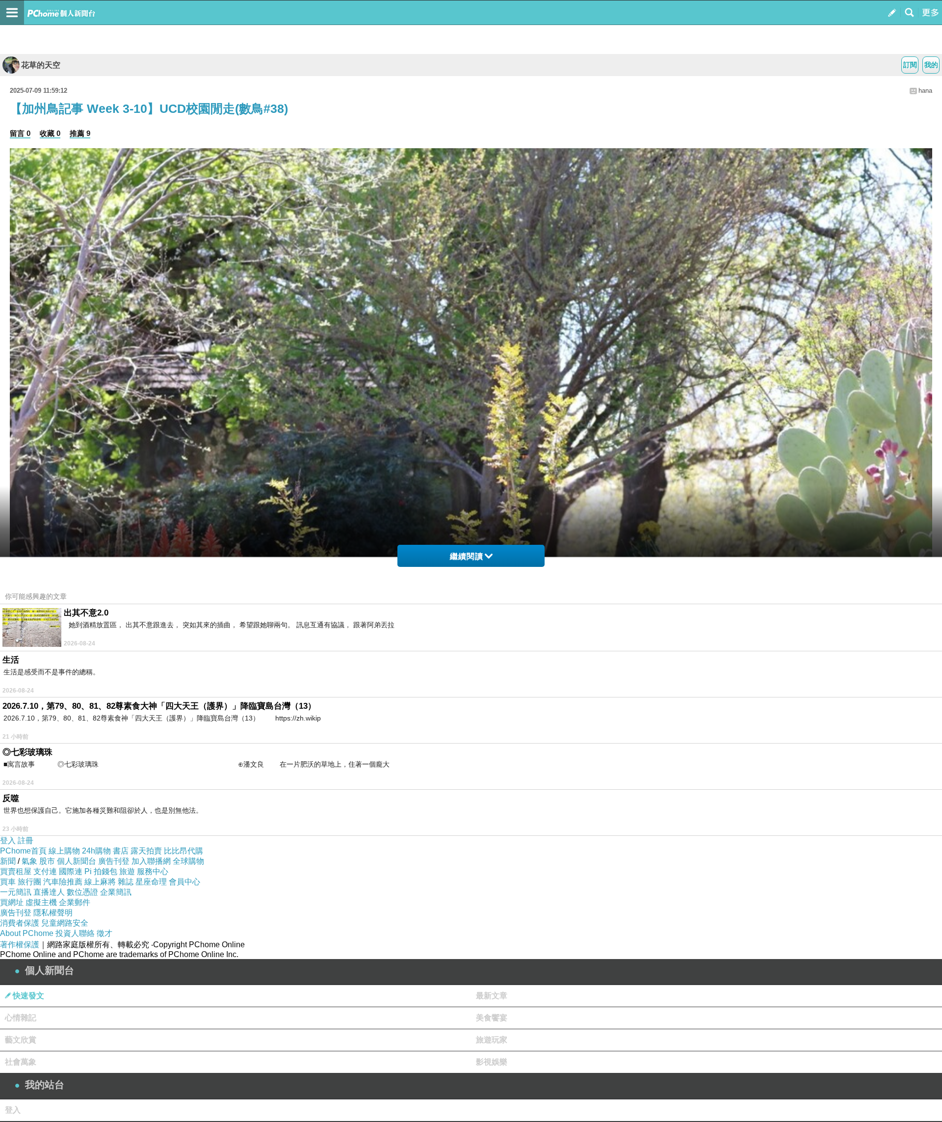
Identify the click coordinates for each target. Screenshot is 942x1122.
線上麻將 (100, 882)
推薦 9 (80, 133)
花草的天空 (40, 65)
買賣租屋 (15, 871)
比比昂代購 (183, 851)
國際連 (70, 871)
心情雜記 (20, 1018)
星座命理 (151, 882)
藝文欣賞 (20, 1040)
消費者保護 (19, 923)
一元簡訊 (15, 892)
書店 (121, 851)
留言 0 (20, 133)
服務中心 (152, 871)
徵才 (104, 933)
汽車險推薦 (62, 882)
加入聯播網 (151, 861)
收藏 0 (50, 133)
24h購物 (96, 851)
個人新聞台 (76, 861)
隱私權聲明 (53, 912)
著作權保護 (19, 944)
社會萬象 (20, 1062)
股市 (47, 861)
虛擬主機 (41, 902)
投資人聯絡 (75, 933)
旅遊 (127, 871)
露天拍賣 (146, 851)
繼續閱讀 (466, 556)
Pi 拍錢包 (100, 871)
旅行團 (29, 882)
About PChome (26, 933)
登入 (8, 840)
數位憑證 (82, 892)
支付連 (45, 871)
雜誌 (125, 882)
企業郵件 (74, 902)
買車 (8, 882)
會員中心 (184, 882)
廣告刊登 (114, 861)
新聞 (8, 861)
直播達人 (49, 892)
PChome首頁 (23, 851)
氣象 (29, 861)
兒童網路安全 (64, 923)
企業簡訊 (115, 892)
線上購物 (64, 851)
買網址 (12, 902)
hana (925, 90)
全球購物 (188, 861)
